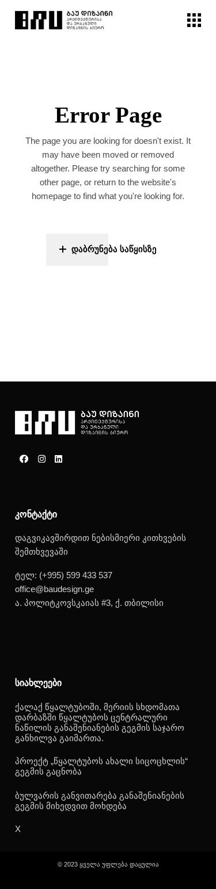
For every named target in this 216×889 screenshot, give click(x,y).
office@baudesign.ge (54, 589)
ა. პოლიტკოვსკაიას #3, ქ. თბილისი (89, 603)
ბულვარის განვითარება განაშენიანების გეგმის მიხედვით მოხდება (99, 801)
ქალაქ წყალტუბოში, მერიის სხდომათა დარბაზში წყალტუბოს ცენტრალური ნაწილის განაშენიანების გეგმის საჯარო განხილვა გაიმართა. (99, 722)
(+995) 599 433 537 (75, 575)
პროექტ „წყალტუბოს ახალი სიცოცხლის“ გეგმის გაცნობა (101, 766)
